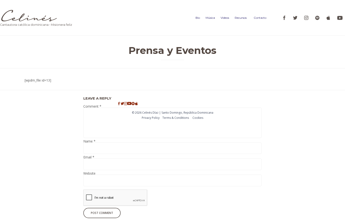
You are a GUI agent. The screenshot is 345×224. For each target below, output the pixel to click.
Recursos (241, 17)
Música (210, 17)
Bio (198, 17)
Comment (92, 107)
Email (88, 157)
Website (89, 174)
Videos (225, 17)
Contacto (260, 17)
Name (89, 141)
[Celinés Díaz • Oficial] (36, 15)
